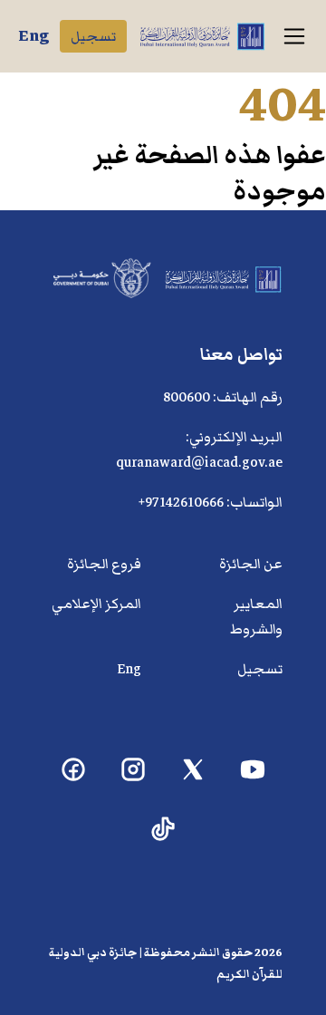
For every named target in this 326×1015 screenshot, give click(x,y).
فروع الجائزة (104, 564)
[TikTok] (163, 830)
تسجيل (93, 36)
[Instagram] (133, 770)
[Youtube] (253, 770)
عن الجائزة (251, 564)
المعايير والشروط (256, 616)
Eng (33, 36)
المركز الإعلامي (96, 603)
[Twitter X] (193, 770)
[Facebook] (74, 770)
